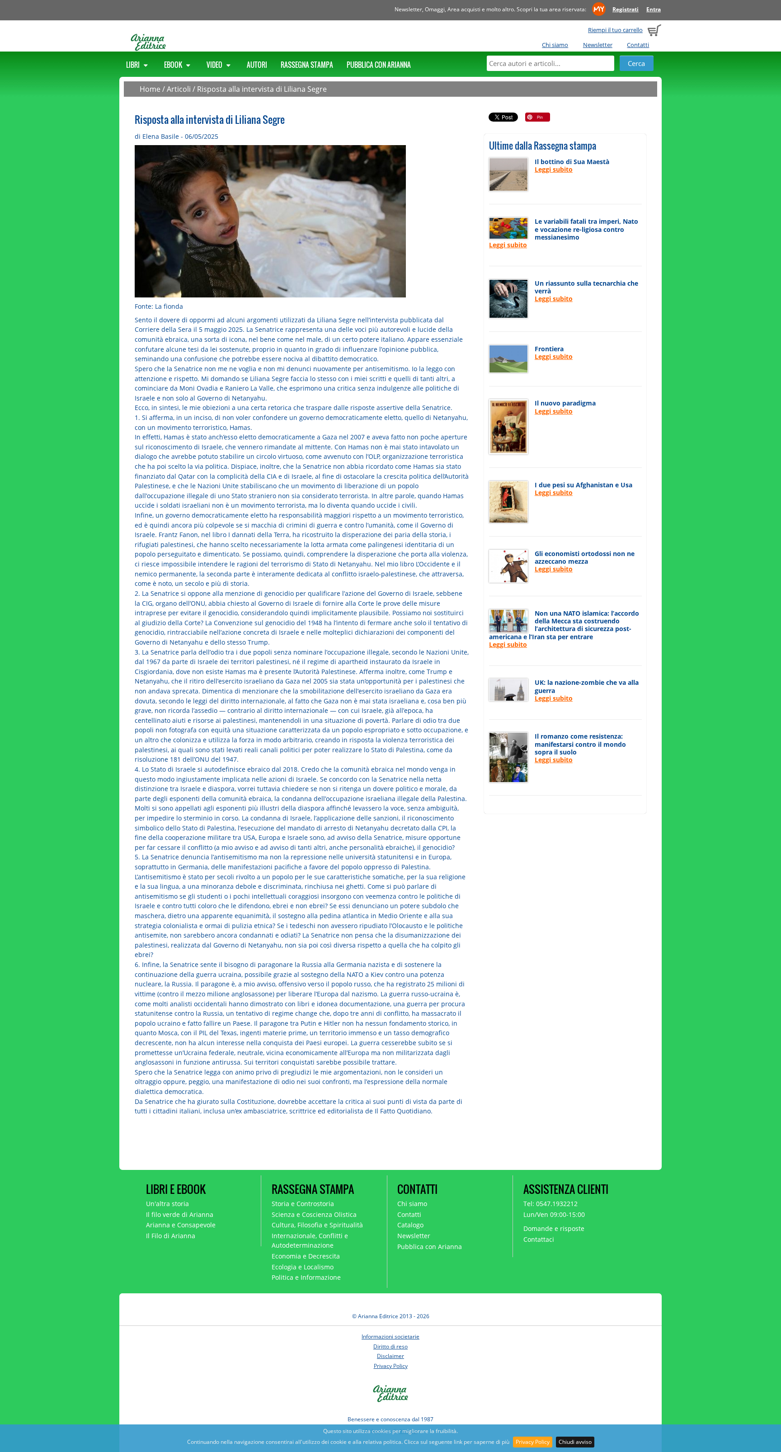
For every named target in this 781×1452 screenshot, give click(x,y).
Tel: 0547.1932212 (550, 1203)
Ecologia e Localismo (303, 1267)
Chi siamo (555, 45)
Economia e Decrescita (306, 1256)
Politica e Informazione (306, 1277)
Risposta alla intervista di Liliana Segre (262, 89)
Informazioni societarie (390, 1336)
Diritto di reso (390, 1346)
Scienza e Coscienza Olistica (314, 1214)
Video (215, 65)
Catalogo (410, 1225)
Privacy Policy (533, 1442)
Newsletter (597, 45)
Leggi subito (554, 169)
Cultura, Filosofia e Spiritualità (317, 1225)
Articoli (179, 89)
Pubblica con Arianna (379, 65)
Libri (133, 65)
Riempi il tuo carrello (615, 30)
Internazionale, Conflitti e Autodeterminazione (310, 1240)
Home (150, 89)
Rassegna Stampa (307, 65)
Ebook (173, 65)
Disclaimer (390, 1356)
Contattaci (538, 1239)
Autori (257, 65)
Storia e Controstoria (303, 1203)
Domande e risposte (553, 1228)
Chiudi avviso (575, 1442)
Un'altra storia (167, 1203)
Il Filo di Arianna (170, 1235)
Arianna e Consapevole (181, 1225)
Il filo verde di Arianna (179, 1214)
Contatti (638, 45)
